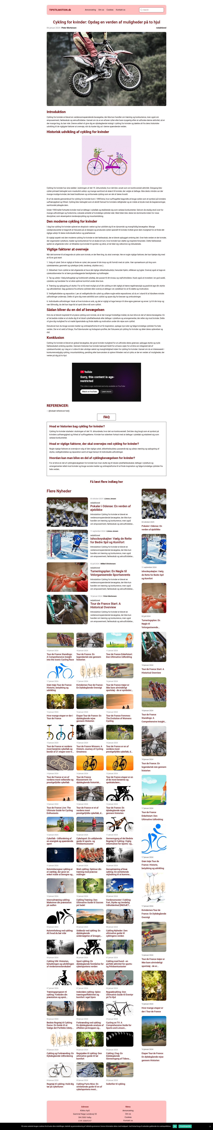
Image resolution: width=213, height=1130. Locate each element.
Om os (101, 10)
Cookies (109, 10)
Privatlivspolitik (185, 1126)
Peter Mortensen (69, 28)
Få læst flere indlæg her (106, 482)
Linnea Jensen (110, 499)
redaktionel (161, 28)
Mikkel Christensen (108, 564)
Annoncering (90, 10)
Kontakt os (120, 10)
